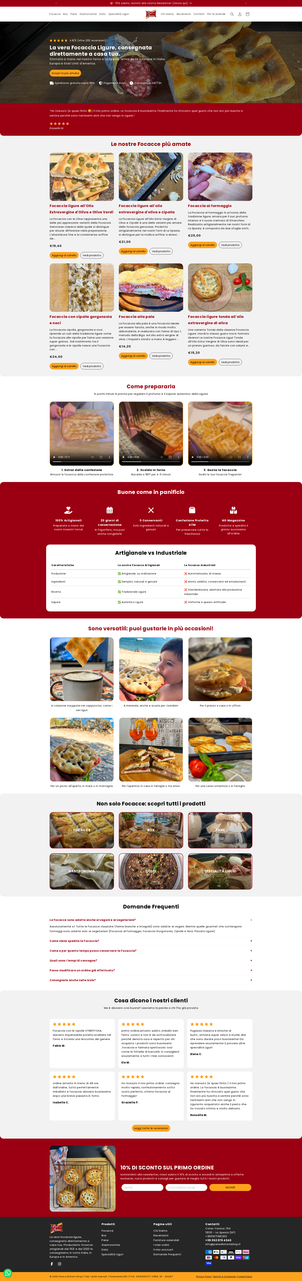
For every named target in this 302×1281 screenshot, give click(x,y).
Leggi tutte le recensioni (151, 1128)
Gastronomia (111, 1245)
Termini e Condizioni (224, 1276)
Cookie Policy (244, 1276)
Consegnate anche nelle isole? (73, 980)
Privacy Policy (204, 1276)
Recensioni (160, 1235)
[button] (232, 14)
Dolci (105, 1249)
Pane (105, 1240)
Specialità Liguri (112, 1254)
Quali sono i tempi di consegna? (73, 960)
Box (104, 1235)
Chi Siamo (160, 1230)
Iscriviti (230, 1187)
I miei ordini (161, 1245)
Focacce (107, 1230)
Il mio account (163, 1249)
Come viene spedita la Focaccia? (74, 941)
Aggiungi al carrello (64, 255)
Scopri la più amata (65, 73)
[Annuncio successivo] (246, 3)
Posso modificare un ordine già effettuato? (82, 970)
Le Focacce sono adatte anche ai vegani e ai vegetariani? (93, 920)
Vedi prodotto (92, 255)
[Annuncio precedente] (56, 3)
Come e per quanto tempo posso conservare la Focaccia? (93, 951)
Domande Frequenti (167, 1254)
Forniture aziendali (166, 1240)
